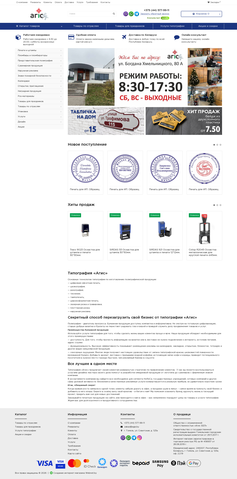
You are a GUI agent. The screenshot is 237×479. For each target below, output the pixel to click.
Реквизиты (35, 2)
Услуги (80, 2)
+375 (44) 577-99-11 (156, 10)
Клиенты (47, 2)
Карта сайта (74, 454)
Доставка (69, 2)
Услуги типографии (172, 26)
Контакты (105, 2)
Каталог (29, 26)
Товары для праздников (129, 26)
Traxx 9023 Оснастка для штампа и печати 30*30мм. (85, 252)
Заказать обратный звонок (154, 14)
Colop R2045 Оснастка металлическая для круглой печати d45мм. (203, 252)
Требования (92, 2)
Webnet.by (91, 473)
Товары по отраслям (86, 26)
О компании (22, 2)
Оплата (58, 2)
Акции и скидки (208, 26)
